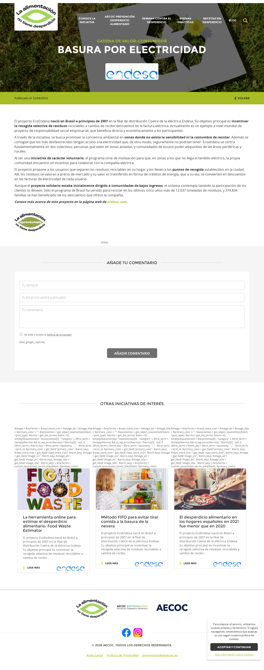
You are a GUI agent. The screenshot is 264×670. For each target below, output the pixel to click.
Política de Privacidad (122, 655)
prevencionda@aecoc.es (160, 655)
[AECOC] (172, 607)
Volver (244, 98)
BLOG (232, 20)
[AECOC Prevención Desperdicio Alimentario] (132, 607)
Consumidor (152, 40)
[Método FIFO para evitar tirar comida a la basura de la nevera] (132, 489)
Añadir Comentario (132, 353)
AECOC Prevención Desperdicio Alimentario (120, 20)
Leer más (33, 567)
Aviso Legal (94, 655)
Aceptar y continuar (234, 647)
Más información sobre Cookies (234, 654)
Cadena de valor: (117, 40)
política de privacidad (59, 334)
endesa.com (117, 201)
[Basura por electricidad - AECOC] (36, 16)
